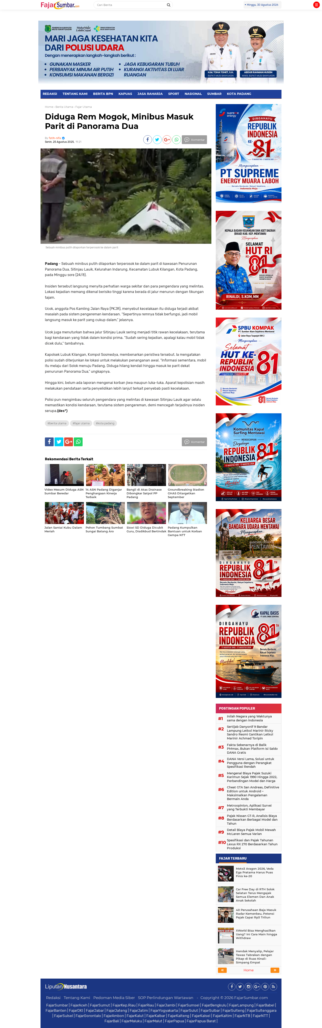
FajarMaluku (132, 1021)
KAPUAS (125, 94)
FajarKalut (135, 1016)
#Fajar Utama (81, 423)
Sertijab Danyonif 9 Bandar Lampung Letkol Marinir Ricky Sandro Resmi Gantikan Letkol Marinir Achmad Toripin (250, 732)
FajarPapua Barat (201, 1021)
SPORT (173, 94)
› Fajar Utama (83, 106)
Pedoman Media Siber (114, 997)
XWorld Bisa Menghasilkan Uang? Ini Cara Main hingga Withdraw (256, 934)
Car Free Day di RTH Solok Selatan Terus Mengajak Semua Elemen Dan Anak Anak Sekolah (255, 894)
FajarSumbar (57, 1005)
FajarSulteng (233, 1010)
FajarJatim (139, 1010)
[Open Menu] (316, 5)
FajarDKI (76, 1010)
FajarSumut (100, 1005)
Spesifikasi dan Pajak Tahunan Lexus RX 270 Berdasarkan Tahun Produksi (252, 844)
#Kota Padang (105, 423)
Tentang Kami (77, 997)
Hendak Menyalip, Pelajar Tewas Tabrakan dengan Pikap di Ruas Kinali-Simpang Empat (255, 956)
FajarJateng (116, 1010)
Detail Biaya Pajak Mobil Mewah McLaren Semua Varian (251, 832)
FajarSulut (189, 1010)
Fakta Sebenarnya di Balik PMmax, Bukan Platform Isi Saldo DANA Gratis (252, 748)
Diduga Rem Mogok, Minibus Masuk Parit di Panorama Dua (119, 121)
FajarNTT (260, 1016)
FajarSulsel (63, 1016)
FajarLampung (241, 1005)
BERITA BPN (103, 94)
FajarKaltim (222, 1016)
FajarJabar (95, 1010)
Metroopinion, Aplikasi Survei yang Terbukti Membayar (249, 807)
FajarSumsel (188, 1005)
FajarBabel (265, 1005)
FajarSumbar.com (251, 997)
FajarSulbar (210, 1010)
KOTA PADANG (239, 94)
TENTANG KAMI (75, 94)
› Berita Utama (63, 106)
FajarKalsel (201, 1016)
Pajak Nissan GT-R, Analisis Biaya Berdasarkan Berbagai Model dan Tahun (252, 819)
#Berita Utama (57, 423)
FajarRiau (146, 1005)
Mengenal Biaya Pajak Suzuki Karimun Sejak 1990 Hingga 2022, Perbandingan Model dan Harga (252, 777)
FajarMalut (153, 1021)
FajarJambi (166, 1005)
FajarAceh (79, 1005)
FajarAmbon (114, 1016)
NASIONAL (193, 94)
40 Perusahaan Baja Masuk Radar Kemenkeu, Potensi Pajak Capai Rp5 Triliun (256, 913)
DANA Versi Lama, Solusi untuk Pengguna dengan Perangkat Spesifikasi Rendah (250, 762)
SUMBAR (214, 94)
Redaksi (53, 997)
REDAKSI (50, 94)
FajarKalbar (155, 1016)
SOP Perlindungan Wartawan (165, 997)
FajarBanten (56, 1010)
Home (49, 106)
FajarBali (111, 1021)
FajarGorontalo (88, 1016)
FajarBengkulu (214, 1005)
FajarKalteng (178, 1016)
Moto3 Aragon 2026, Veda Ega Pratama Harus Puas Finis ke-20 (255, 872)
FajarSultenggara (261, 1010)
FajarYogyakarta (164, 1010)
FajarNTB (242, 1016)
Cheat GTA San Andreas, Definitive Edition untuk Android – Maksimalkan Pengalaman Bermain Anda (253, 793)
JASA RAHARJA (150, 94)
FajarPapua (174, 1021)
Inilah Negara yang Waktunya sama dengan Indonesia (249, 718)
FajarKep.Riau (124, 1005)
